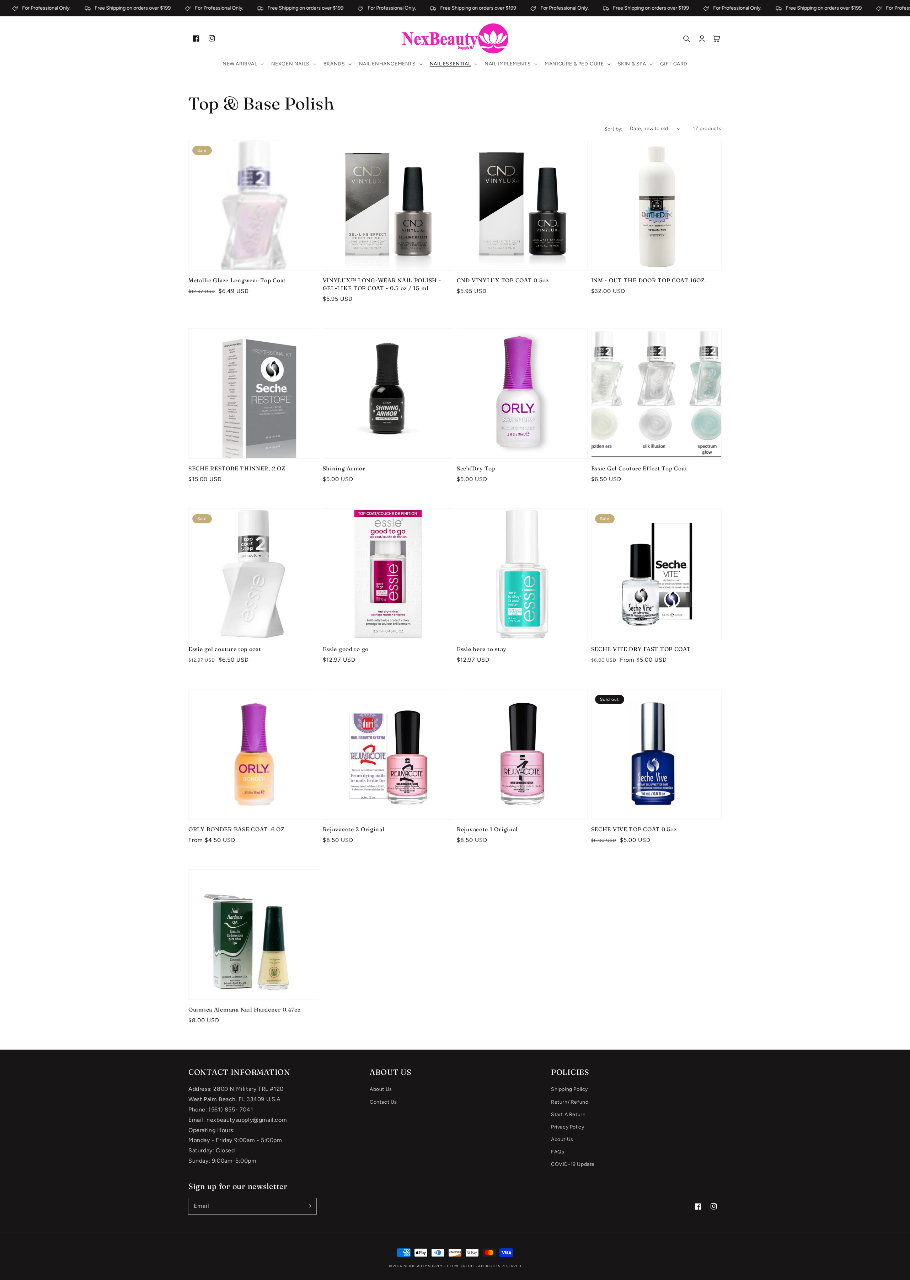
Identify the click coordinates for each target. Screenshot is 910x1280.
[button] (242, 64)
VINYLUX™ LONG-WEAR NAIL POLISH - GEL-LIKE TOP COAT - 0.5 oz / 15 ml (382, 284)
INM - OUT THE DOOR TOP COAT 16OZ (648, 280)
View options (254, 255)
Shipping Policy (569, 1089)
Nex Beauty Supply (423, 1266)
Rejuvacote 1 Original (487, 829)
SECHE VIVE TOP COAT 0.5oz (634, 829)
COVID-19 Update (573, 1164)
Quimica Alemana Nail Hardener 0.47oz (244, 1009)
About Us (381, 1089)
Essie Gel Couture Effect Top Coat (639, 468)
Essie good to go (346, 649)
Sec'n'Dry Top (476, 468)
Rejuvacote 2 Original (354, 829)
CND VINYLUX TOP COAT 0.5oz (503, 280)
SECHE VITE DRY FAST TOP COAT (641, 649)
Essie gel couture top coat (224, 649)
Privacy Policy (567, 1127)
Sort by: (613, 129)
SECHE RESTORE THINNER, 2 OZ (236, 468)
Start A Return (568, 1114)
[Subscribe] (308, 1206)
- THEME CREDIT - (461, 1266)
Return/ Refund (569, 1102)
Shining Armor (344, 468)
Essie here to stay (482, 649)
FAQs (557, 1152)
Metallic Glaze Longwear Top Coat (237, 280)
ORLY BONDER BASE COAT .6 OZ (236, 829)
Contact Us (383, 1102)
